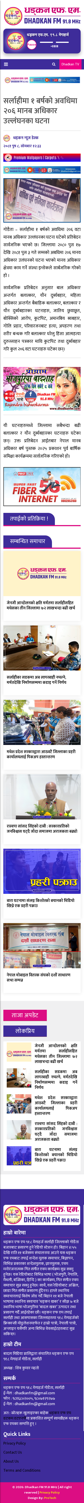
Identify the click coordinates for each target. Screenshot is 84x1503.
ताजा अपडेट (25, 1015)
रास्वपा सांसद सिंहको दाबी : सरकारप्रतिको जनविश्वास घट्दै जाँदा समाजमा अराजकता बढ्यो (42, 829)
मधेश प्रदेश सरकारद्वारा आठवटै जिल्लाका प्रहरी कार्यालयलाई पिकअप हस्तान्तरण (41, 755)
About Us (11, 1461)
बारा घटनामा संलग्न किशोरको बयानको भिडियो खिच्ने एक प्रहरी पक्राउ (40, 903)
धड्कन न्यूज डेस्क (26, 138)
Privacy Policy (14, 1443)
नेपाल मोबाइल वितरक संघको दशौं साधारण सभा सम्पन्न (38, 978)
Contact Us (12, 1452)
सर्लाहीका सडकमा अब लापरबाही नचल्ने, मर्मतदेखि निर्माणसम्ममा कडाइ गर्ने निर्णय (36, 680)
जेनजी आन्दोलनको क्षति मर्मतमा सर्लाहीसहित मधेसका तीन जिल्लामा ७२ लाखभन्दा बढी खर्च (41, 606)
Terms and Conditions (22, 1470)
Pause (31, 44)
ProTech (50, 1498)
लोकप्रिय (25, 1031)
